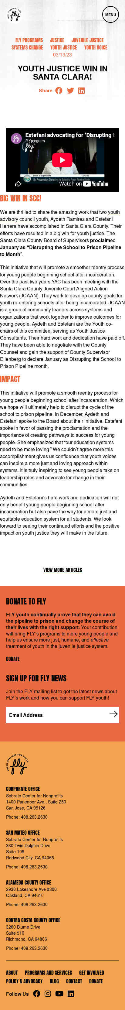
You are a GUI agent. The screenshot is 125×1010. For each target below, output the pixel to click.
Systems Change (27, 47)
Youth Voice (95, 47)
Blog (54, 981)
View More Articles (62, 570)
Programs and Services (48, 972)
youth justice (63, 47)
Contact (74, 981)
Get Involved (91, 972)
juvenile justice (88, 40)
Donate (13, 659)
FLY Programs (29, 40)
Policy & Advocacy (24, 981)
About (12, 972)
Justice (57, 40)
